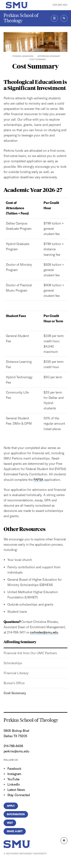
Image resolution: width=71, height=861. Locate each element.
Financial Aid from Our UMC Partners (30, 653)
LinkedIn (13, 784)
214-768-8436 (13, 746)
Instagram (14, 774)
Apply (11, 805)
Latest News (16, 789)
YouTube (13, 779)
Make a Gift (15, 831)
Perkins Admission (22, 56)
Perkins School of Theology (21, 18)
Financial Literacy (16, 673)
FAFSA (38, 479)
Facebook (14, 768)
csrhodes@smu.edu (44, 632)
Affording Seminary (48, 56)
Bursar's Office (14, 683)
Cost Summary (15, 693)
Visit (10, 822)
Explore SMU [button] (60, 5)
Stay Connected (18, 795)
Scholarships (13, 663)
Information (16, 814)
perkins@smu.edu (16, 751)
